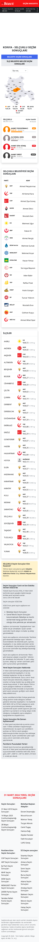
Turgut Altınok (26, 823)
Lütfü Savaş (25, 843)
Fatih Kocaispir (27, 839)
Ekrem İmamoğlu (28, 812)
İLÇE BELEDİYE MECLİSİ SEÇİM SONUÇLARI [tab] (19, 62)
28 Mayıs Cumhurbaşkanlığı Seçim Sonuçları (8, 827)
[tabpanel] (19, 116)
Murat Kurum (26, 815)
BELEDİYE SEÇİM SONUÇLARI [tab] (19, 57)
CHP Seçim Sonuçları (9, 858)
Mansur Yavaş (26, 819)
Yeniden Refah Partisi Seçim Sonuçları (7, 901)
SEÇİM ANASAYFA (30, 3)
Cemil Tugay (26, 827)
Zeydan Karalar (27, 835)
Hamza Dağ (25, 831)
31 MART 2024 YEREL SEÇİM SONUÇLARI (19, 796)
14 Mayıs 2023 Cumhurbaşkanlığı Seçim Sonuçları (8, 818)
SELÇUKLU (7, 119)
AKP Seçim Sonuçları (9, 862)
